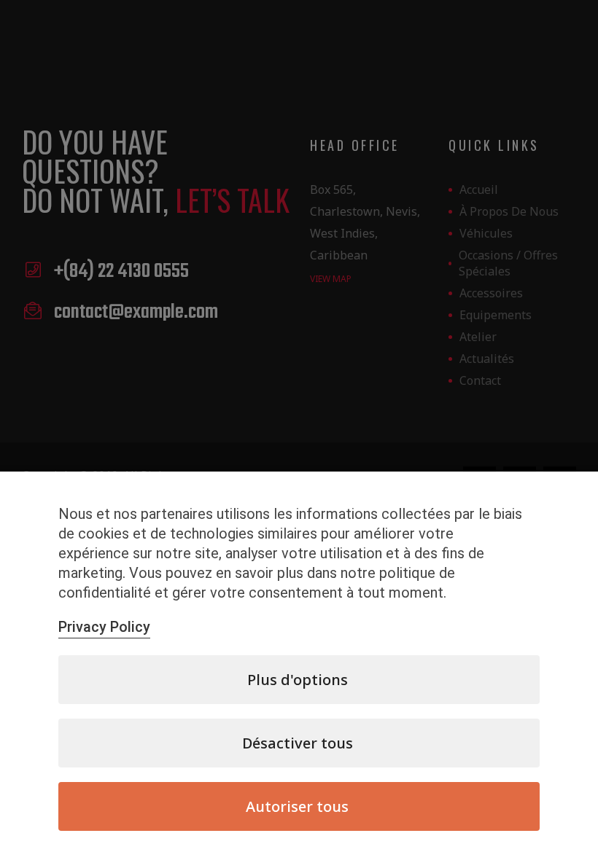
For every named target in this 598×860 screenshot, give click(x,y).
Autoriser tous (297, 806)
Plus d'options (297, 679)
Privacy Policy (104, 627)
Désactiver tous (297, 743)
